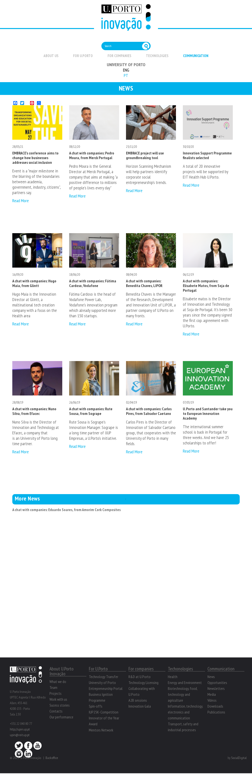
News (211, 676)
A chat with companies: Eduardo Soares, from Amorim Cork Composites (66, 509)
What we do (57, 681)
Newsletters (216, 688)
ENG (126, 70)
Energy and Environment (185, 682)
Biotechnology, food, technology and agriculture (182, 694)
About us (51, 56)
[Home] (126, 28)
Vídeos (212, 700)
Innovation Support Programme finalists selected (207, 155)
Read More (20, 200)
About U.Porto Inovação (61, 671)
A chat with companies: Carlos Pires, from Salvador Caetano (149, 411)
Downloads (215, 706)
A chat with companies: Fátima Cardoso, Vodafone (92, 283)
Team (53, 687)
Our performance (61, 716)
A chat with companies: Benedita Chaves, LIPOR (144, 283)
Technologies (157, 56)
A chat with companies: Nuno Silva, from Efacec (34, 411)
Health (172, 676)
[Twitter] (19, 747)
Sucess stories (59, 705)
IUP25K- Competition (103, 712)
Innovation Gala (139, 706)
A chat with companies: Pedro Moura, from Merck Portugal (91, 155)
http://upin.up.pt (20, 729)
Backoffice (52, 758)
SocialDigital (239, 758)
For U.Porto (83, 56)
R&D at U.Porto (139, 676)
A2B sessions (137, 700)
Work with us (58, 699)
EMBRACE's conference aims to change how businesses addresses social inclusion (35, 158)
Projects (55, 693)
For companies (119, 56)
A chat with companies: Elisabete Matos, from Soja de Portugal (206, 285)
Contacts (56, 711)
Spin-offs (95, 706)
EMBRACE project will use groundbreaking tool (145, 155)
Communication (195, 56)
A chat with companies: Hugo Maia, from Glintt (34, 283)
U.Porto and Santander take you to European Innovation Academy (208, 413)
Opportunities (217, 682)
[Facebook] (28, 747)
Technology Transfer (103, 676)
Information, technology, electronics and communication (185, 712)
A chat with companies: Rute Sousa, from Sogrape (90, 411)
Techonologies (180, 669)
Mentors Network (101, 730)
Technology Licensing (143, 682)
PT (126, 75)
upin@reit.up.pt (20, 735)
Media (211, 694)
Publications (216, 712)
